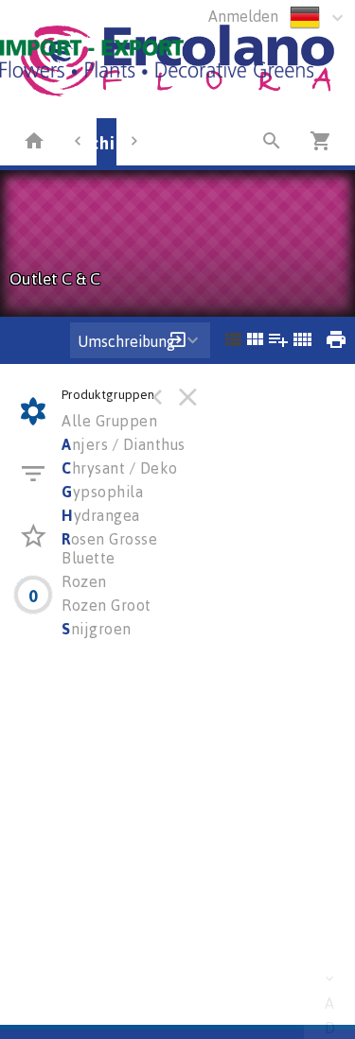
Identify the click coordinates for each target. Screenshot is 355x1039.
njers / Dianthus (124, 444)
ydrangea (101, 515)
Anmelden (243, 16)
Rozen (84, 581)
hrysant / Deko (120, 468)
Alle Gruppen (109, 420)
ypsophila (102, 491)
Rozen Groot (106, 605)
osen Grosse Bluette (109, 548)
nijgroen (97, 628)
